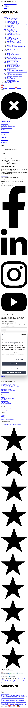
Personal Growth (5, 402)
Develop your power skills (13, 81)
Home (5, 147)
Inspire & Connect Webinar (10, 4)
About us (6, 5)
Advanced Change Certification (14, 42)
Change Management (6, 403)
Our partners (3, 417)
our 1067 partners (11, 342)
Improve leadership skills (12, 64)
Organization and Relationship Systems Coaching (15, 23)
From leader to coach (12, 56)
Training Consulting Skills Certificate (9, 385)
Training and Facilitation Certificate (9, 384)
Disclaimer (20, 681)
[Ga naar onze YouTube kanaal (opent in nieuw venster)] (14, 313)
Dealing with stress (11, 68)
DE (20, 706)
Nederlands (12, 88)
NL (16, 706)
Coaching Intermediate (12, 19)
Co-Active (6, 17)
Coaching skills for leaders (13, 54)
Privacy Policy (13, 681)
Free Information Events (9, 44)
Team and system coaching (10, 57)
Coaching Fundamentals (12, 18)
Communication (7, 69)
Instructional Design (11, 36)
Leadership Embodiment (9, 29)
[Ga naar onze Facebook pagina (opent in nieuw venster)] (14, 228)
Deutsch (19, 88)
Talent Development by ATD (10, 31)
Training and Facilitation (12, 33)
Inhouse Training (8, 82)
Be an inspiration (11, 80)
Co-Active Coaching (11, 45)
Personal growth (7, 77)
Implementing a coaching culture (14, 76)
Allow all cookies (14, 363)
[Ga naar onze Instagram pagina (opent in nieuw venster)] (14, 289)
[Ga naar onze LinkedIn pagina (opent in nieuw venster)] (14, 258)
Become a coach (10, 53)
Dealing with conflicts (12, 60)
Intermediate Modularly (12, 21)
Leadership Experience (12, 22)
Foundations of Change (12, 38)
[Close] (1, 691)
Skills (5, 50)
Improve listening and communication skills (17, 72)
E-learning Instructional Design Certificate (10, 386)
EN (11, 706)
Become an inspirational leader (14, 65)
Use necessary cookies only (14, 372)
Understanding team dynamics (14, 58)
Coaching (6, 52)
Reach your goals (11, 78)
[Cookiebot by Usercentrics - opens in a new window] (20, 335)
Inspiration (6, 6)
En (4, 86)
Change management (9, 73)
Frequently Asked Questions (7, 419)
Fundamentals (10, 25)
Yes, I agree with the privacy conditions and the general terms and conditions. (14, 325)
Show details (19, 359)
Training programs (8, 15)
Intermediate (9, 26)
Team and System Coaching (7, 398)
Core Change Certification (13, 41)
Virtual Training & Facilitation (14, 34)
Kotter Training (7, 37)
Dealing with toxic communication (15, 70)
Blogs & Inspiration (5, 410)
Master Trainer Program (6, 389)
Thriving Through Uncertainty (14, 40)
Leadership (6, 62)
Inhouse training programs (7, 408)
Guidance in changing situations (14, 74)
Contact (5, 8)
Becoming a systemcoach (13, 61)
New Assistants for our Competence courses (11, 424)
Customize (13, 368)
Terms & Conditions (5, 681)
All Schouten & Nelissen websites (8, 1)
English (5, 88)
